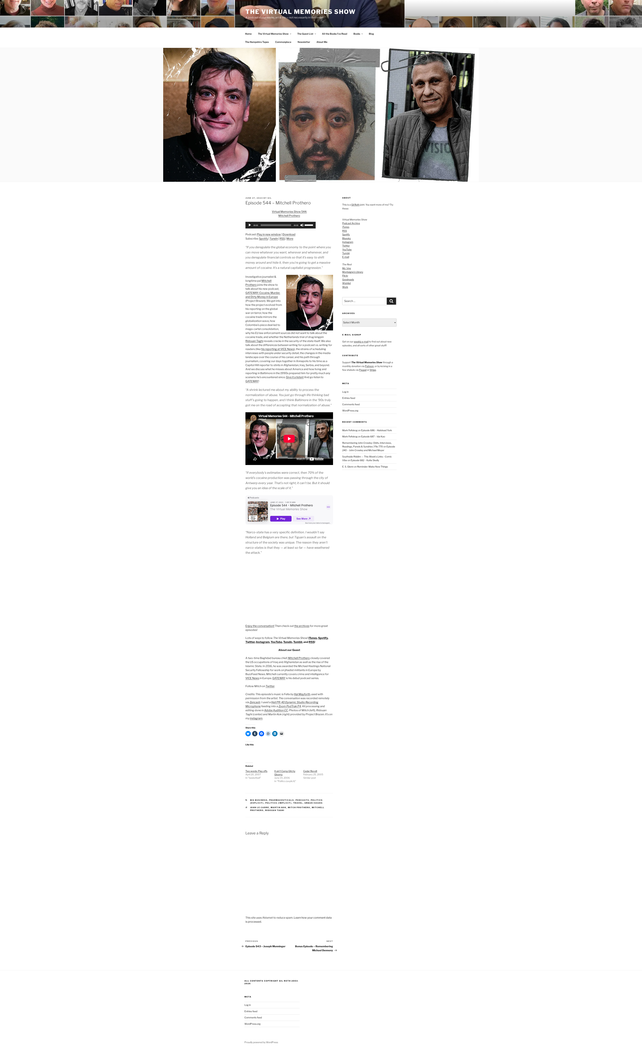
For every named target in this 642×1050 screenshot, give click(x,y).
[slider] (309, 225)
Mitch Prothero (299, 807)
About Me (321, 42)
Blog (371, 33)
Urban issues (313, 803)
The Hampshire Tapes (257, 42)
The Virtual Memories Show (300, 11)
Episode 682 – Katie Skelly (365, 460)
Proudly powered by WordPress (261, 1042)
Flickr (345, 275)
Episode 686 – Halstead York (376, 430)
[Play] (249, 225)
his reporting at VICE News (277, 349)
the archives (301, 626)
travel (298, 803)
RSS (282, 238)
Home (248, 33)
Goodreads (348, 279)
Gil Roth (355, 204)
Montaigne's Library (352, 271)
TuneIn (274, 238)
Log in (345, 391)
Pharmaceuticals (281, 800)
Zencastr (255, 702)
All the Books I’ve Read (334, 33)
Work (345, 287)
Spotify (263, 238)
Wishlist (346, 283)
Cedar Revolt (310, 771)
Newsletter (304, 42)
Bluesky (346, 238)
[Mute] (302, 225)
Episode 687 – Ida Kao (373, 436)
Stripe (373, 369)
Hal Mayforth (302, 694)
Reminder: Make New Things (372, 466)
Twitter (250, 642)
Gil (270, 198)
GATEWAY (251, 381)
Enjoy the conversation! (259, 626)
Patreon (369, 366)
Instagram (263, 642)
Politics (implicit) (278, 803)
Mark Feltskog (349, 430)
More (290, 238)
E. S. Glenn (347, 466)
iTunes (312, 638)
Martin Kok (278, 807)
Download (289, 234)
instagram (256, 718)
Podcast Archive (351, 223)
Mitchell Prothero (299, 658)
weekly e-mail (361, 341)
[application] (280, 225)
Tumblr (297, 642)
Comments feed (351, 404)
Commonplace (283, 42)
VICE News (252, 678)
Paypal (362, 369)
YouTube (276, 642)
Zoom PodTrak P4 (290, 706)
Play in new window (269, 234)
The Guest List (305, 33)
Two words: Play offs (256, 771)
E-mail (345, 256)
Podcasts (302, 800)
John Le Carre (259, 807)
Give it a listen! (295, 377)
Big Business (259, 800)
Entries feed (348, 398)
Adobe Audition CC (276, 710)
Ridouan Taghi (254, 341)
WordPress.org (350, 410)
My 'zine (346, 268)
